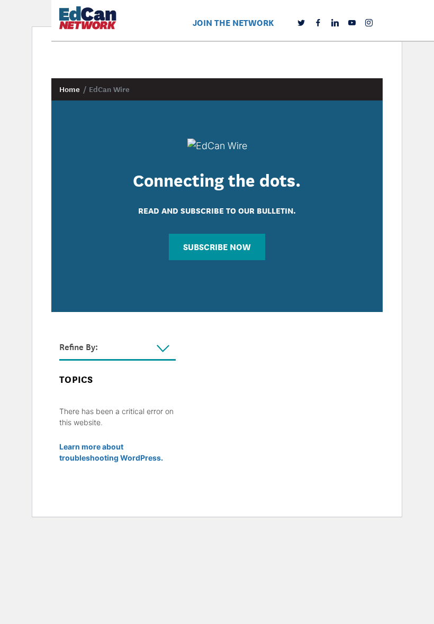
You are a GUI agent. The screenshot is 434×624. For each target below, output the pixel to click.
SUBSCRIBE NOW (217, 246)
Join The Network (233, 22)
